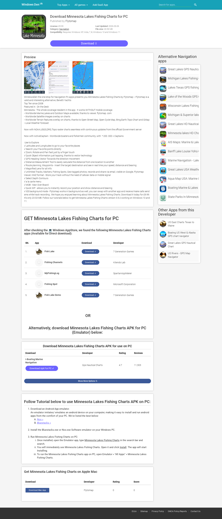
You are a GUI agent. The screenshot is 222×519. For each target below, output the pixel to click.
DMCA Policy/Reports (177, 511)
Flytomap (70, 21)
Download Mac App (37, 490)
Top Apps (62, 4)
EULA (134, 511)
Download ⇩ (89, 43)
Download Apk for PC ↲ (42, 368)
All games (80, 4)
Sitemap (144, 511)
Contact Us (195, 511)
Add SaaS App (100, 4)
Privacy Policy (158, 511)
